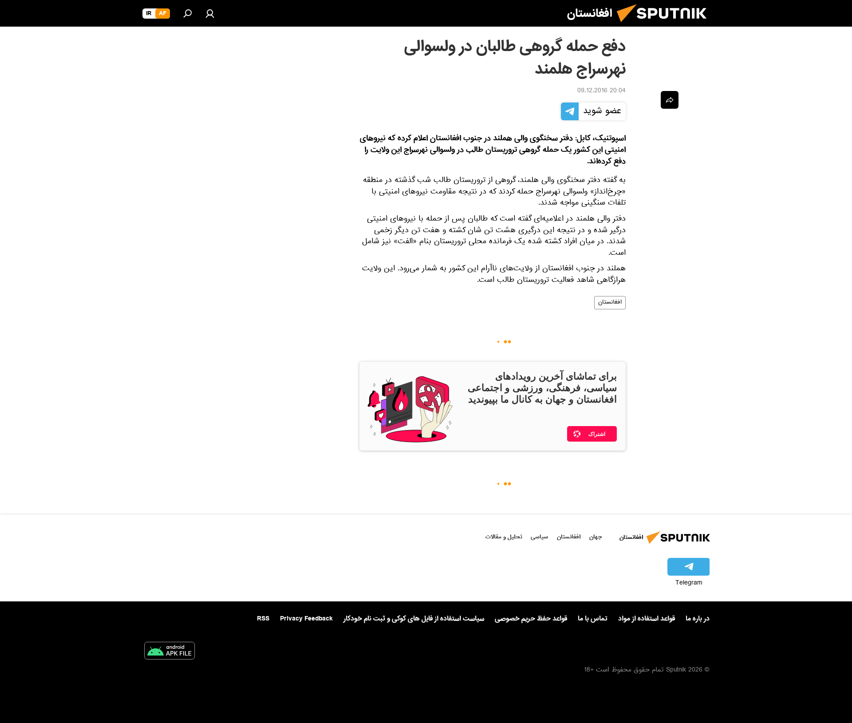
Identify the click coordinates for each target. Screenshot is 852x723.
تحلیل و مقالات (503, 537)
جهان (595, 537)
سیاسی (539, 537)
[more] (669, 100)
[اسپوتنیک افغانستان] (665, 26)
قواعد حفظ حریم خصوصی (531, 618)
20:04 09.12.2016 (601, 91)
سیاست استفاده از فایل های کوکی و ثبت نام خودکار (413, 618)
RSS (263, 618)
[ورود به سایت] (210, 13)
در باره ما (698, 618)
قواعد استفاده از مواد (646, 618)
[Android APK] (169, 652)
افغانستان (610, 302)
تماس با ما (592, 619)
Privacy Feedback (306, 619)
